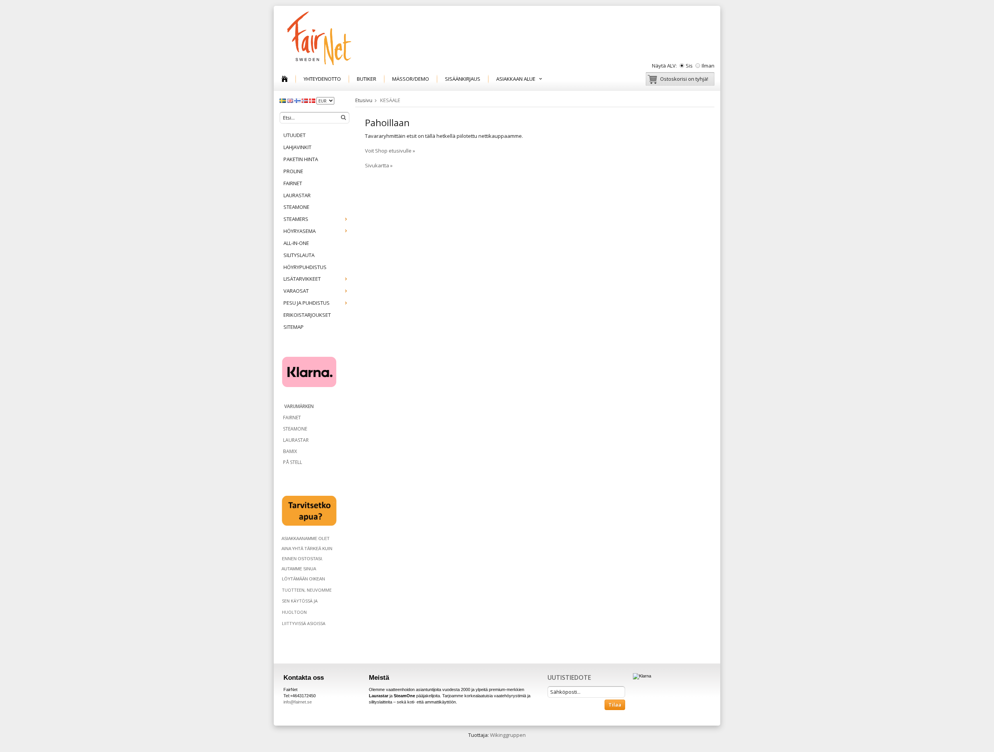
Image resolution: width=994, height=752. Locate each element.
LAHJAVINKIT (297, 147)
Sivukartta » (379, 165)
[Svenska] (283, 100)
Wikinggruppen (508, 734)
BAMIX (290, 451)
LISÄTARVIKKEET (302, 278)
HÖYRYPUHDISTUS (305, 267)
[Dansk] (312, 100)
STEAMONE (296, 206)
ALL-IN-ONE (296, 243)
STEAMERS (295, 218)
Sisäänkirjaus (462, 78)
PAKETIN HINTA (300, 159)
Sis (689, 65)
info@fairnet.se (297, 702)
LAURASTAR (297, 195)
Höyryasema (299, 231)
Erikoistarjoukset (307, 314)
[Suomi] (298, 100)
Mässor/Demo (410, 78)
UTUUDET (294, 135)
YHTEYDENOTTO (322, 78)
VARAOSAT (296, 290)
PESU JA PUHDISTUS (306, 302)
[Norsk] (305, 100)
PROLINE (293, 171)
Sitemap (293, 326)
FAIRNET (292, 183)
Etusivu (363, 100)
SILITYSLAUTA (299, 255)
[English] (290, 100)
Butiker (366, 78)
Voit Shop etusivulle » (390, 150)
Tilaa (614, 704)
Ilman (708, 65)
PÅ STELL (292, 462)
